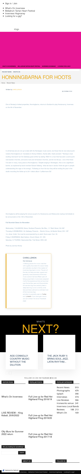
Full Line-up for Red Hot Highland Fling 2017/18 (40, 435)
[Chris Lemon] (15, 281)
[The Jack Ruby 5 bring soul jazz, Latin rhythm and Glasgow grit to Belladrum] (59, 346)
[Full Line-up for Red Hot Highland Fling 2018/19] (40, 390)
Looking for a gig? (13, 15)
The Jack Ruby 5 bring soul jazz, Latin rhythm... (57, 358)
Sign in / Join (11, 3)
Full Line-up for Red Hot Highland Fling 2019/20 (40, 416)
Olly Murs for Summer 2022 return (12, 433)
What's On (16, 72)
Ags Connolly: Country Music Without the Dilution (19, 360)
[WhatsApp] (70, 282)
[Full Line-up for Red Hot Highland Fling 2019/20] (40, 409)
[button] (77, 34)
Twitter (44, 294)
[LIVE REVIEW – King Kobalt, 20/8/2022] (13, 406)
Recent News (6, 72)
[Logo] (17, 62)
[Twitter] (23, 304)
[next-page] (10, 373)
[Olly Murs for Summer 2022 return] (13, 425)
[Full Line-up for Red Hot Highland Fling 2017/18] (40, 427)
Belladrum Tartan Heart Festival (20, 10)
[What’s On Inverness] (13, 390)
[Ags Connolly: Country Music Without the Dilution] (22, 346)
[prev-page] (7, 373)
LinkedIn (28, 296)
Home (3, 83)
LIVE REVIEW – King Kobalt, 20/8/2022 (12, 414)
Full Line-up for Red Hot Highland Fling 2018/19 (40, 398)
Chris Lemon (17, 89)
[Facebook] (57, 282)
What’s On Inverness (15, 8)
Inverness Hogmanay (15, 13)
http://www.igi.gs (27, 261)
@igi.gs (53, 378)
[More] (76, 282)
